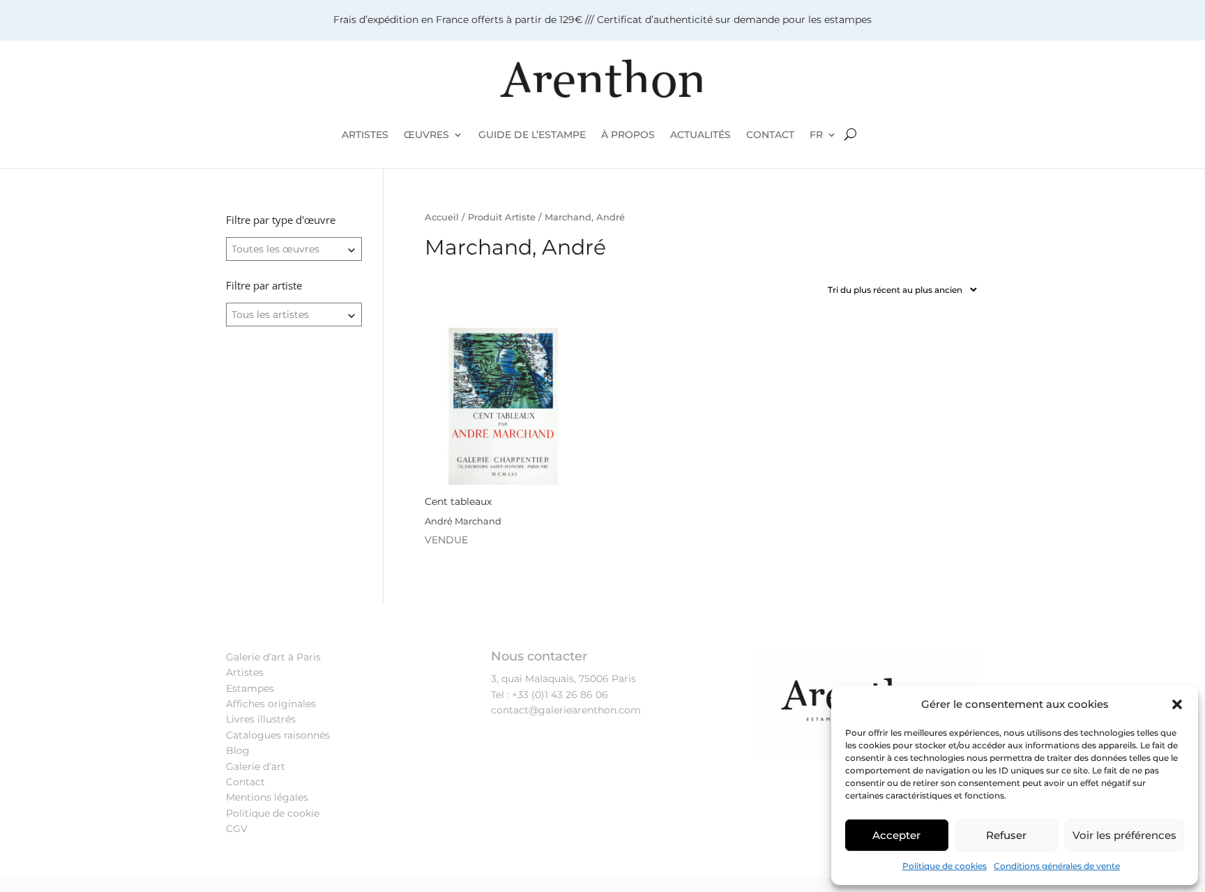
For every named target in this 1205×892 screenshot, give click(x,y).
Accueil (442, 217)
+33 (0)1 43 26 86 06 (560, 694)
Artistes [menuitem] (365, 134)
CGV (237, 828)
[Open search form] (850, 134)
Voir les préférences (1124, 835)
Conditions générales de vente (1057, 866)
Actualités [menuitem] (700, 134)
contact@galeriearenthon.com (566, 710)
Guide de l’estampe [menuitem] (532, 134)
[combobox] (294, 249)
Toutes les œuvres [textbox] (275, 249)
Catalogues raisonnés (278, 735)
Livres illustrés (261, 719)
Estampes (250, 688)
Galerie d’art (255, 766)
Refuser (1006, 835)
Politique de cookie (272, 813)
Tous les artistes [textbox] (270, 314)
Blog (238, 750)
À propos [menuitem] (628, 134)
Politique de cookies (944, 866)
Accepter (896, 835)
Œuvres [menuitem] (426, 134)
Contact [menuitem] (770, 134)
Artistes (245, 672)
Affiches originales (271, 703)
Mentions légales (267, 797)
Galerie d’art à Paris (273, 657)
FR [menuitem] (816, 134)
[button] (1177, 704)
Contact (245, 782)
